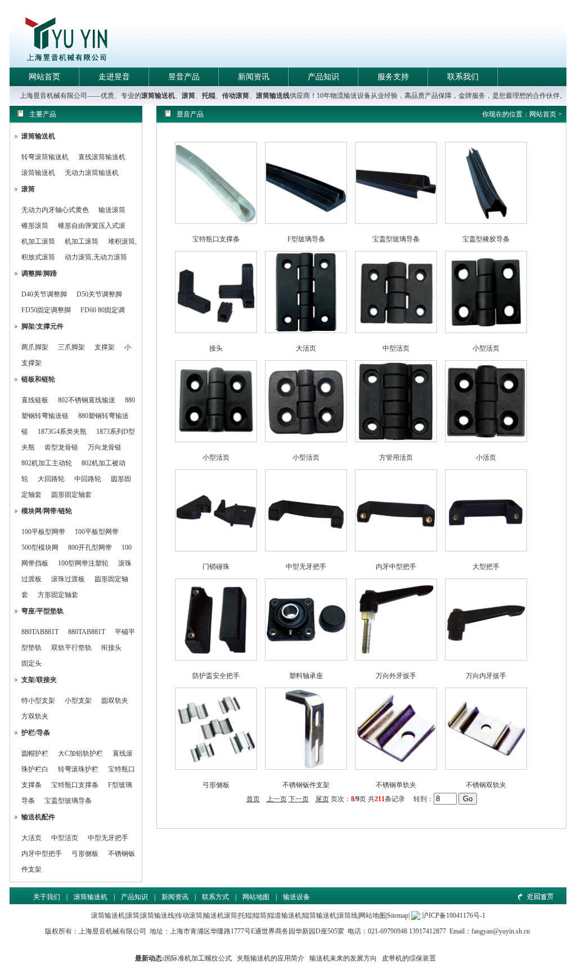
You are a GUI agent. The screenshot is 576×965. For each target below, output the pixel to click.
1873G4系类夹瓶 (62, 432)
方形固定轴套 (58, 595)
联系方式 (215, 897)
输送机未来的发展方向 (343, 958)
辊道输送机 (285, 915)
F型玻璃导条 (306, 239)
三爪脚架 (71, 347)
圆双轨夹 (114, 700)
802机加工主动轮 (46, 463)
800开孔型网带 (90, 547)
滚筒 (188, 96)
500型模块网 (39, 547)
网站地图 (255, 897)
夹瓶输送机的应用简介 (270, 958)
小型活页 (486, 348)
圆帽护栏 (34, 753)
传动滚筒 (235, 96)
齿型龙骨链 (61, 447)
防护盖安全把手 (216, 676)
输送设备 (296, 897)
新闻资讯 (253, 77)
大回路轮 (51, 479)
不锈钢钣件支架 (306, 785)
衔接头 (111, 648)
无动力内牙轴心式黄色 (55, 210)
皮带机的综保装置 (409, 958)
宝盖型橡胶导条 (486, 239)
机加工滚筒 (38, 241)
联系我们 (463, 77)
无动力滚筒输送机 (92, 173)
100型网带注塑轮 (83, 563)
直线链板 (34, 400)
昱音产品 (184, 77)
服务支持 (393, 77)
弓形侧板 (84, 854)
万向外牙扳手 (396, 676)
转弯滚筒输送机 (45, 157)
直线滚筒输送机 (101, 157)
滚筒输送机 (158, 96)
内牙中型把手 (41, 854)
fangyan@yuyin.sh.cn (500, 931)
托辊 (208, 96)
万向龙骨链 (105, 447)
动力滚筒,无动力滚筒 (96, 257)
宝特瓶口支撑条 (74, 785)
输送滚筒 (111, 210)
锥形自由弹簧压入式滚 (91, 226)
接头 (216, 348)
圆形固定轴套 (71, 495)
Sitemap (397, 915)
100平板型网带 (43, 532)
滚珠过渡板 (68, 579)
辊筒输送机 (319, 915)
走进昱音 (114, 77)
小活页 (486, 457)
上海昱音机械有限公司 (112, 931)
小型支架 (78, 700)
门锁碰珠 (216, 567)
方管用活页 (396, 457)
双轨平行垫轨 (71, 648)
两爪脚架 (34, 347)
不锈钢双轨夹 (486, 785)
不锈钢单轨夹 (396, 785)
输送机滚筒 (220, 915)
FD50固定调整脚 (46, 310)
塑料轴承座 (306, 676)
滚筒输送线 (273, 96)
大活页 (31, 838)
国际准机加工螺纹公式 (198, 958)
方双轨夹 (34, 716)
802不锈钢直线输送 (86, 400)
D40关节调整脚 (44, 294)
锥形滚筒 (34, 226)
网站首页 (44, 77)
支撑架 (104, 347)
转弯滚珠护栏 (78, 769)
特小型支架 (38, 700)
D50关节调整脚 (99, 294)
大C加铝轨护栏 (80, 753)
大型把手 (486, 567)
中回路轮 (87, 479)
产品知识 (323, 77)
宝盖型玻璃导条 (68, 801)
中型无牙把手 (108, 838)
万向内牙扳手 (486, 676)
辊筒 (260, 915)
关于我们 (46, 897)
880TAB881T (39, 632)
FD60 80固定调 (102, 310)
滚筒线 (348, 915)
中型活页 (64, 838)
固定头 (31, 663)
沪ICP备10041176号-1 (453, 915)
